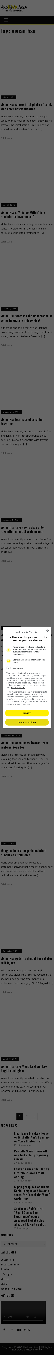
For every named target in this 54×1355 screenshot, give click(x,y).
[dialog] (27, 677)
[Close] (48, 631)
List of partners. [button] (18, 687)
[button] (27, 668)
